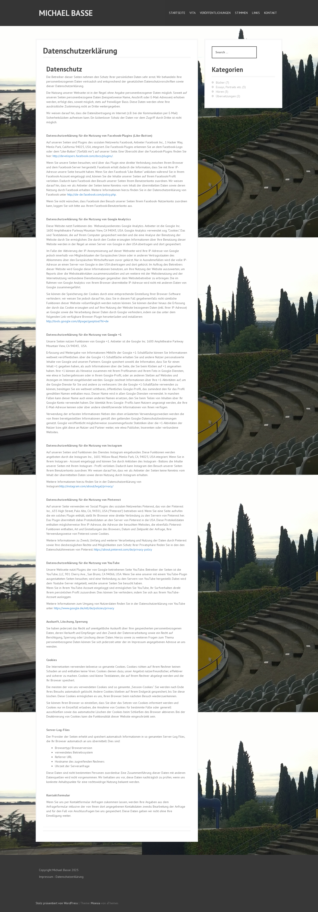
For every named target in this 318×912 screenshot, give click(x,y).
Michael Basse (66, 13)
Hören (220, 92)
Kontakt (270, 13)
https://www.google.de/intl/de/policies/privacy (84, 608)
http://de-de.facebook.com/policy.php (91, 194)
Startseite (177, 13)
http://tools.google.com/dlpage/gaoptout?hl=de (77, 321)
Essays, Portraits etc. (228, 87)
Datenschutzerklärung (70, 877)
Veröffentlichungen (215, 13)
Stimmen (241, 13)
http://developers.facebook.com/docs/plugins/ (83, 156)
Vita (193, 13)
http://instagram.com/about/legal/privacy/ (86, 486)
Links (256, 13)
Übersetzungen (226, 96)
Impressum (46, 877)
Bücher (220, 82)
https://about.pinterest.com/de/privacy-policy (123, 549)
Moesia (95, 903)
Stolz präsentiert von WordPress (57, 903)
